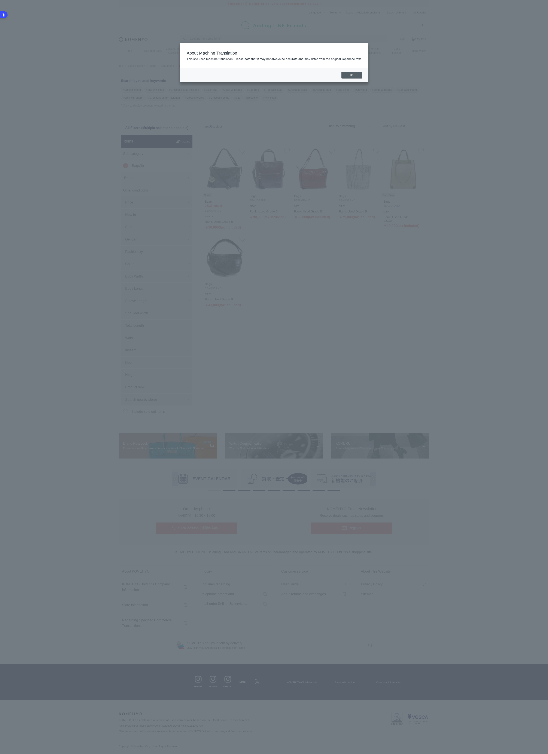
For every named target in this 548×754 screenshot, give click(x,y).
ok (352, 75)
